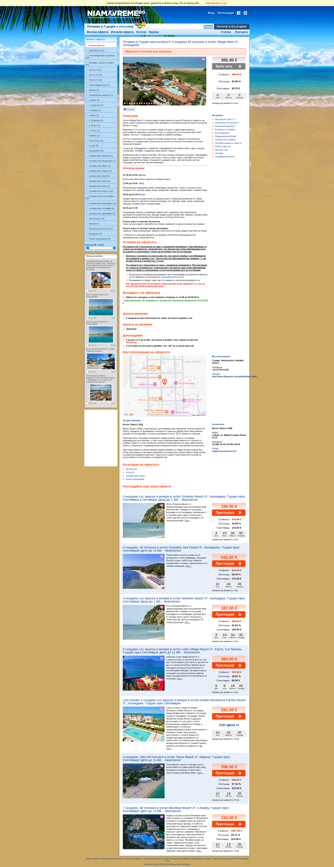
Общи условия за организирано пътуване (104, 859)
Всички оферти (97, 32)
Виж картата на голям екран (164, 389)
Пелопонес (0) (94, 140)
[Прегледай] (228, 515)
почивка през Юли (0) (97, 186)
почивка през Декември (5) (100, 213)
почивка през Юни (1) (97, 181)
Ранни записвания (135, 479)
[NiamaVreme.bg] (116, 18)
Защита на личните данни (224, 859)
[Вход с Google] (245, 13)
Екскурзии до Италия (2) (99, 228)
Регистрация (225, 12)
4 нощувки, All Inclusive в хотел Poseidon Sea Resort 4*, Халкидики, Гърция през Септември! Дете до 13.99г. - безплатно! (181, 549)
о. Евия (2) (92, 100)
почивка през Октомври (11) (100, 203)
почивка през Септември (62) (99, 197)
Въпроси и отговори (225, 129)
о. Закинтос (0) (94, 105)
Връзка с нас (221, 150)
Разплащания (222, 133)
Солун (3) (91, 145)
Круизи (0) (92, 223)
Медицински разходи (225, 136)
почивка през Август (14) (99, 191)
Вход (211, 12)
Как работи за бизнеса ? (227, 123)
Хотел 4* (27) (93, 74)
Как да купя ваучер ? (225, 126)
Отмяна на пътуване (225, 139)
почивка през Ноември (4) (99, 208)
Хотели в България (232, 26)
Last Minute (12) (94, 50)
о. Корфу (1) (93, 110)
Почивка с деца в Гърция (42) (99, 63)
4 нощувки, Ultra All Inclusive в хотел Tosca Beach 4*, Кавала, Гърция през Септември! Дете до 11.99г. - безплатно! (176, 758)
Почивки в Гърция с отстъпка (110, 26)
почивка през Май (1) (97, 176)
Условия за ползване (152, 859)
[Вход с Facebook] (238, 13)
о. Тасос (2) (92, 130)
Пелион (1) (92, 135)
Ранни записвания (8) (97, 238)
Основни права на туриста (228, 143)
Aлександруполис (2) (97, 85)
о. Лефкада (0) (94, 120)
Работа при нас (223, 146)
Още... (187, 520)
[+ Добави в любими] (203, 59)
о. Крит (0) (92, 115)
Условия (219, 153)
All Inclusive (131, 469)
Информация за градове (200, 859)
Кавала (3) (92, 90)
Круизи (154, 32)
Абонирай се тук (216, 3)
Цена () (94, 245)
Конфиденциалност (225, 156)
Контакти (241, 32)
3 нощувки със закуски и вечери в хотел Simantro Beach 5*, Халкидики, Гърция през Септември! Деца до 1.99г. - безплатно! (184, 600)
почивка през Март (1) (98, 165)
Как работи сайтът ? (225, 119)
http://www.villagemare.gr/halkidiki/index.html (234, 376)
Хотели (141, 32)
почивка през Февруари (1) (100, 160)
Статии (226, 32)
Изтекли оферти (122, 32)
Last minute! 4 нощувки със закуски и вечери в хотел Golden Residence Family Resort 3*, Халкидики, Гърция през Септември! (184, 701)
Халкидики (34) (94, 150)
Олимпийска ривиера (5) (99, 95)
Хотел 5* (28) (93, 79)
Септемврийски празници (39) (99, 56)
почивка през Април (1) (98, 170)
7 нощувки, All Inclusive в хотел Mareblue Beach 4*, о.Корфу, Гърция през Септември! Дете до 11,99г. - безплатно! (176, 809)
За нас (166, 859)
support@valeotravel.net (172, 277)
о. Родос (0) (92, 125)
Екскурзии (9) (93, 233)
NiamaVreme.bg (150, 864)
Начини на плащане (133, 859)
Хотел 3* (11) (93, 69)
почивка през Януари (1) (99, 155)
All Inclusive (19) (95, 218)
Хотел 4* (130, 472)
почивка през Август (136, 476)
